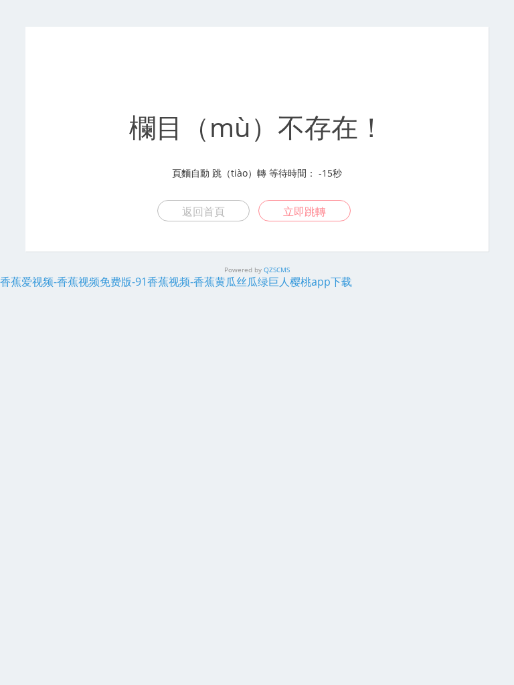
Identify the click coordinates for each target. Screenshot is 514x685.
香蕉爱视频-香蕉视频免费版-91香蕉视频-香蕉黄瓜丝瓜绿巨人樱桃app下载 (176, 281)
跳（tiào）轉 (239, 173)
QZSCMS (277, 269)
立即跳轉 (304, 211)
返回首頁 (203, 211)
